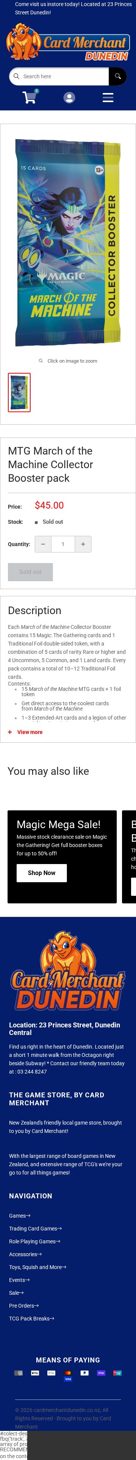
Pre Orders (21, 1306)
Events (17, 1280)
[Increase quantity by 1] (83, 544)
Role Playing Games (32, 1241)
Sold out (30, 572)
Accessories (23, 1254)
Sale (14, 1293)
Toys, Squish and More (35, 1267)
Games (17, 1216)
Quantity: (19, 544)
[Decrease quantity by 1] (43, 544)
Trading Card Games (33, 1229)
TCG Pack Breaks (29, 1319)
